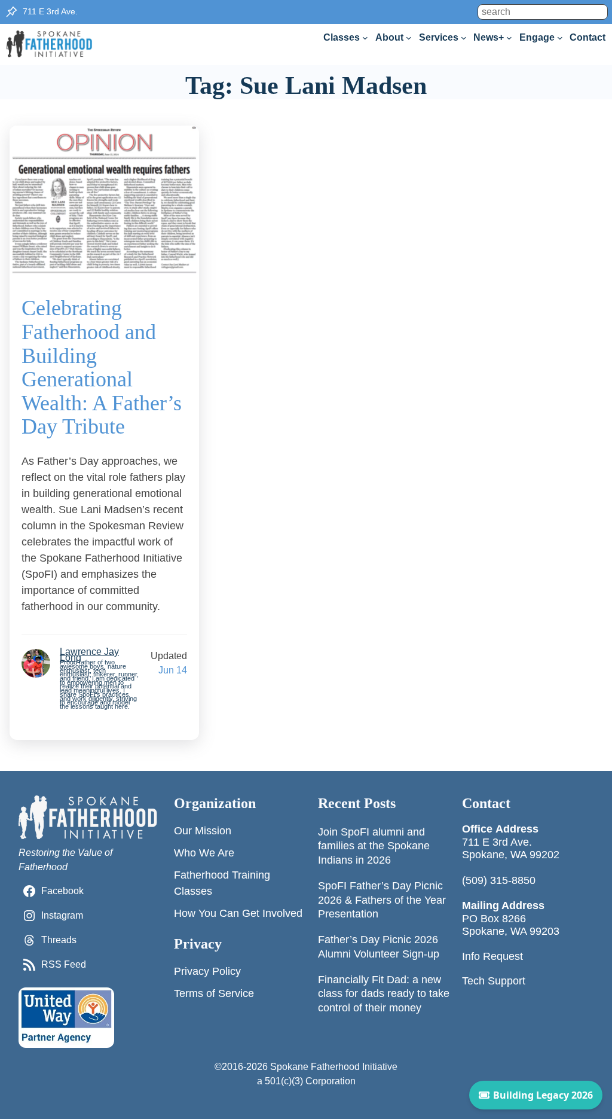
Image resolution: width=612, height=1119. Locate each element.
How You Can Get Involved (238, 913)
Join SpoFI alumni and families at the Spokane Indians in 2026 (374, 846)
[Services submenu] (464, 38)
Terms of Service (214, 993)
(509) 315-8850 (499, 880)
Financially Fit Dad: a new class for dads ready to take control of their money (383, 994)
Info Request (492, 956)
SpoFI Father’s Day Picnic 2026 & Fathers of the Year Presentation (382, 900)
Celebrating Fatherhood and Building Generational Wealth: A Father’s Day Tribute (102, 367)
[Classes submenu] (365, 38)
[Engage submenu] (560, 38)
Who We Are (204, 853)
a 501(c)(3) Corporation (306, 1081)
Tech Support (493, 981)
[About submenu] (409, 38)
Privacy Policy (207, 971)
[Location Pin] (11, 12)
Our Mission (202, 831)
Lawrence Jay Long (89, 655)
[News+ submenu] (509, 38)
